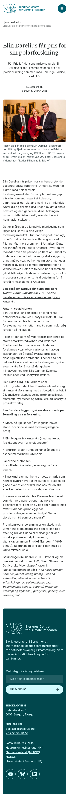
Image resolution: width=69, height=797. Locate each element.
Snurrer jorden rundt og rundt (25, 449)
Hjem (6, 22)
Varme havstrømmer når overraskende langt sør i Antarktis (31, 297)
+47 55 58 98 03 (17, 733)
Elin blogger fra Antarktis (22, 438)
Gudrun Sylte (40, 90)
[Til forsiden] (24, 8)
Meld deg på (18, 689)
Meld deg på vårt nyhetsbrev (25, 671)
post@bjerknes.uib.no (20, 728)
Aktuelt (15, 22)
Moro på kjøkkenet (18, 423)
